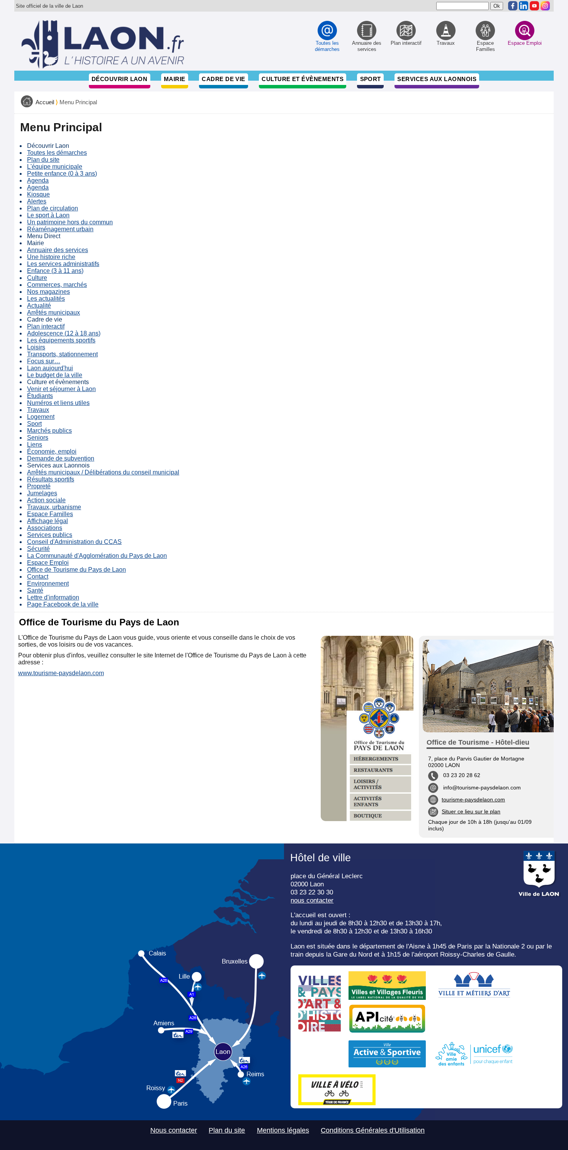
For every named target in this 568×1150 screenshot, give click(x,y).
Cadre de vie (223, 79)
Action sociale (46, 500)
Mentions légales (283, 1130)
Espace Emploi (48, 562)
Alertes (36, 201)
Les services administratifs (63, 264)
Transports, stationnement (62, 354)
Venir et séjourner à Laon (61, 389)
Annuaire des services (57, 250)
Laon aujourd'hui (50, 368)
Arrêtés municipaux (53, 312)
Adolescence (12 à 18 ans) (63, 333)
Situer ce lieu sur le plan (471, 811)
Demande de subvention (60, 458)
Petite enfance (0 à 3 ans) (62, 173)
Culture (37, 277)
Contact (37, 576)
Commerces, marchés (57, 284)
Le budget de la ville (54, 375)
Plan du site (43, 159)
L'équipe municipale (54, 166)
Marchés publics (49, 430)
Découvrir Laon (119, 79)
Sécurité (38, 548)
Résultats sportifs (50, 479)
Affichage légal (47, 521)
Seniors (37, 437)
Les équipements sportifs (61, 340)
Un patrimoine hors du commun (70, 222)
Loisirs (36, 347)
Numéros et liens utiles (58, 403)
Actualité (39, 305)
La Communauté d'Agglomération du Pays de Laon (97, 555)
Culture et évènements (303, 79)
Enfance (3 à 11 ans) (55, 271)
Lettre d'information (53, 597)
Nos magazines (48, 291)
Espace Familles (50, 514)
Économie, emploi (52, 451)
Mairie (174, 79)
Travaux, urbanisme (54, 507)
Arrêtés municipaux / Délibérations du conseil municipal (103, 472)
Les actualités (46, 298)
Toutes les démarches (57, 152)
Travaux (38, 409)
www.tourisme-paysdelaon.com (61, 673)
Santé (35, 590)
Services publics (49, 535)
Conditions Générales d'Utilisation (373, 1130)
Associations (44, 528)
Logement (40, 416)
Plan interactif (46, 326)
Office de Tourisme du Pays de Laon (76, 569)
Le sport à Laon (48, 215)
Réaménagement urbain (60, 229)
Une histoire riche (51, 257)
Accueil (45, 102)
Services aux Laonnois (436, 79)
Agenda (38, 180)
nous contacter (312, 900)
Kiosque (38, 194)
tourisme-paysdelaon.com (473, 799)
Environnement (48, 583)
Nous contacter (173, 1130)
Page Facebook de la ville (63, 604)
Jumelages (42, 493)
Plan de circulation (52, 208)
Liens (34, 444)
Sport (370, 79)
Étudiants (40, 396)
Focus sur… (43, 361)
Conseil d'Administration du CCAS (74, 542)
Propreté (39, 486)
